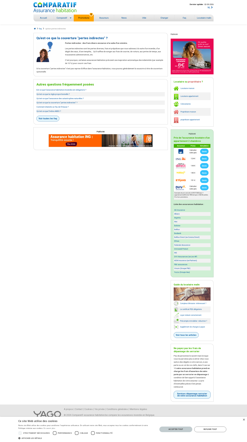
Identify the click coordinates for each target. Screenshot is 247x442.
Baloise (177, 226)
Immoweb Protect (181, 249)
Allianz (177, 214)
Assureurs (104, 18)
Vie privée (99, 409)
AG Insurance (179, 210)
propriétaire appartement (190, 120)
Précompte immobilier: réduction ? (193, 321)
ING (175, 253)
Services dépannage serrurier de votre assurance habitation (192, 395)
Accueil (43, 18)
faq (40, 28)
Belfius (177, 230)
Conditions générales (117, 409)
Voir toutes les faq (48, 118)
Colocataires (185, 104)
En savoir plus (49, 428)
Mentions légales (138, 409)
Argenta (177, 218)
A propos (68, 409)
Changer (164, 18)
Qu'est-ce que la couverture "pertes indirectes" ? (56, 102)
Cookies (88, 409)
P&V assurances (180, 265)
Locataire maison (187, 88)
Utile (144, 18)
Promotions (85, 17)
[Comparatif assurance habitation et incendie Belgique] (71, 7)
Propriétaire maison (188, 112)
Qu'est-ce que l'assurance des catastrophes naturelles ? (60, 98)
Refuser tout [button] (210, 429)
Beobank (177, 233)
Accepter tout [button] (176, 429)
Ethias (176, 241)
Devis (204, 152)
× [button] (244, 420)
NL (209, 7)
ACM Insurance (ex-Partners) (185, 261)
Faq (184, 18)
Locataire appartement (189, 96)
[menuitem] (43, 18)
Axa (175, 222)
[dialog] (123, 429)
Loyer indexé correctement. (191, 315)
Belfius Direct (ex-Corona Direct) (187, 237)
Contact (78, 409)
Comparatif (62, 18)
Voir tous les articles (186, 335)
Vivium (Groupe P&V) (182, 268)
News (124, 18)
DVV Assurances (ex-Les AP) (185, 257)
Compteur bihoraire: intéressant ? (193, 303)
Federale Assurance (182, 245)
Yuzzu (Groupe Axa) (182, 272)
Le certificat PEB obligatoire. (191, 309)
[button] (86, 438)
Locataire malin (204, 18)
